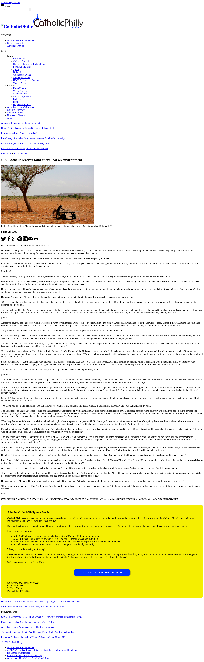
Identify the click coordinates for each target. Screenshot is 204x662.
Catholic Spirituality (22, 96)
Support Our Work (16, 112)
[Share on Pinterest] (19, 240)
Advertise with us (15, 45)
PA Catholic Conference (18, 653)
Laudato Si (6, 153)
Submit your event (21, 77)
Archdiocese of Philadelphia (20, 40)
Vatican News (19, 83)
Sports (16, 69)
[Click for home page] (42, 26)
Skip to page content (10, 2)
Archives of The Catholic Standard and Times (28, 658)
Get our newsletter (15, 43)
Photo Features (20, 88)
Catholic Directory (16, 110)
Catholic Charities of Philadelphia (29, 64)
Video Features (20, 91)
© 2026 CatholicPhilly (11, 642)
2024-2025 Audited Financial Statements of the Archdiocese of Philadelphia (43, 650)
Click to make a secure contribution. (102, 572)
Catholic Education (22, 61)
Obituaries (18, 72)
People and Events (22, 66)
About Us (11, 118)
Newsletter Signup (16, 115)
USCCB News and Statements (27, 80)
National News (21, 153)
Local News (19, 58)
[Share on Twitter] (3, 240)
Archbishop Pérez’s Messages (21, 107)
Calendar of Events (22, 75)
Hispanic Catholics (22, 104)
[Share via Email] (30, 240)
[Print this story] (36, 240)
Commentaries (20, 93)
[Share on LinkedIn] (25, 240)
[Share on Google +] (14, 240)
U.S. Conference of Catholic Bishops (24, 655)
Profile (16, 101)
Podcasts (17, 99)
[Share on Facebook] (9, 240)
